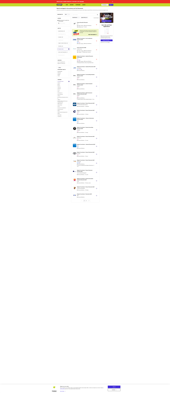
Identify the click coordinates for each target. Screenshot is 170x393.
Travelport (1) (59, 116)
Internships (60, 46)
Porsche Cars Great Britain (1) (62, 107)
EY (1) (58, 91)
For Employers (104, 4)
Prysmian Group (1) (60, 109)
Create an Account (106, 40)
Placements (60, 49)
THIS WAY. (82, 1)
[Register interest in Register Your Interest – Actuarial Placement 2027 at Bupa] (96, 146)
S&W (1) (59, 113)
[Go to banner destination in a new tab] (106, 18)
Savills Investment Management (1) (62, 112)
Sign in (109, 42)
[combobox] (85, 14)
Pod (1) (59, 106)
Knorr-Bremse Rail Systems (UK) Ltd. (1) (63, 98)
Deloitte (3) (59, 88)
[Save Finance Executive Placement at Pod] (96, 25)
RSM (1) (59, 110)
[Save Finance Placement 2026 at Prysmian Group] (96, 50)
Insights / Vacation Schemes (63, 43)
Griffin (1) (59, 95)
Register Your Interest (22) (61, 63)
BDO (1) (59, 84)
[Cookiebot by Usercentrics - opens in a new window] (54, 391)
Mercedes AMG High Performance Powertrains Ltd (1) (62, 102)
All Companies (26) (60, 81)
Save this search (92, 34)
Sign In (111, 4)
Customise (113, 389)
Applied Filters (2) (84, 17)
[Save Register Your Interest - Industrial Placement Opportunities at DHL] (96, 59)
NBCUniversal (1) (60, 103)
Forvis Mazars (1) (60, 92)
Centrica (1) (59, 87)
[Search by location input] (64, 23)
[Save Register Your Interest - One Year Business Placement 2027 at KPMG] (96, 41)
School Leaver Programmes (62, 52)
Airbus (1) (59, 82)
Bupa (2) (59, 85)
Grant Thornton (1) (60, 94)
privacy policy (62, 388)
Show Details (62, 391)
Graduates (60, 37)
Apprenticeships (61, 31)
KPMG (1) (59, 99)
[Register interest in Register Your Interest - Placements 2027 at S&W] (96, 195)
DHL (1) (59, 90)
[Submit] (97, 15)
